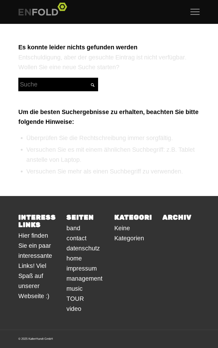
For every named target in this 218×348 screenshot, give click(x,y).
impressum (81, 268)
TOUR (75, 298)
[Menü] (192, 12)
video (73, 308)
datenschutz (83, 248)
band (73, 228)
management (84, 278)
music (74, 288)
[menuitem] (192, 12)
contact (76, 238)
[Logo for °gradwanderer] (44, 12)
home (74, 258)
